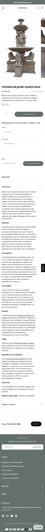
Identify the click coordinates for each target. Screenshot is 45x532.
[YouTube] (11, 516)
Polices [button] (4, 457)
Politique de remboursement (13, 466)
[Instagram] (7, 516)
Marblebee (6, 503)
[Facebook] (3, 516)
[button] (3, 8)
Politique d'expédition (10, 474)
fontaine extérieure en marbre (18, 316)
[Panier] (42, 8)
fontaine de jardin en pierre (24, 343)
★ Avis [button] (43, 268)
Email (3, 159)
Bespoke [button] (5, 486)
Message (5, 139)
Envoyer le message (33, 163)
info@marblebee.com (23, 2)
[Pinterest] (16, 516)
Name (3, 127)
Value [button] (4, 494)
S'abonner (36, 447)
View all (36, 424)
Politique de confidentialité (12, 462)
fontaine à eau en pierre (15, 359)
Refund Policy (7, 470)
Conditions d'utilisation (10, 478)
